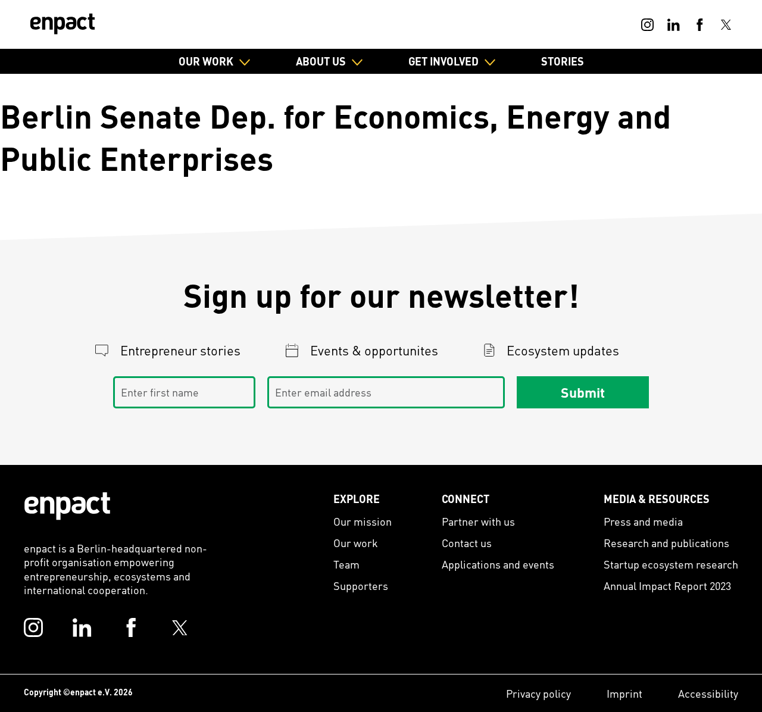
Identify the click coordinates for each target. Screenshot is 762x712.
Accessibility (708, 693)
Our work (355, 542)
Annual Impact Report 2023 (667, 585)
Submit (583, 392)
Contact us (467, 542)
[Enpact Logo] (67, 506)
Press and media (643, 521)
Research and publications (666, 542)
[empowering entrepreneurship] (62, 24)
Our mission (362, 521)
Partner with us (478, 521)
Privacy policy (538, 693)
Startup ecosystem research (671, 564)
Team (346, 564)
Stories (562, 61)
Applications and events (498, 564)
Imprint (624, 693)
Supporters (360, 585)
